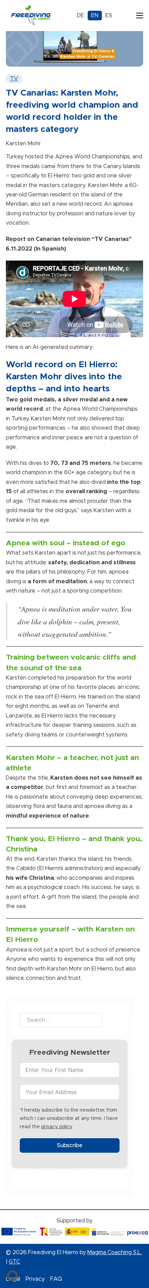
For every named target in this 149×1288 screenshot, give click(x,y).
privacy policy (56, 1126)
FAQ (56, 1279)
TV (14, 78)
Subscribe (69, 1145)
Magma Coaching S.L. (114, 1252)
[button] (12, 1275)
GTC (14, 1262)
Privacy (35, 1279)
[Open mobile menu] (139, 15)
